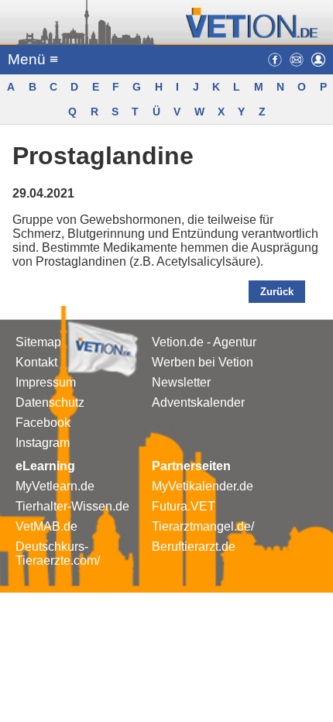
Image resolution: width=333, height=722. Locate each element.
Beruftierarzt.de (193, 546)
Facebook (42, 422)
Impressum (45, 382)
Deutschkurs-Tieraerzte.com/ (57, 553)
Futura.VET (183, 506)
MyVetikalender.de (202, 486)
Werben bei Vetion (202, 362)
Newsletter (181, 382)
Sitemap (38, 342)
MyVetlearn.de (54, 486)
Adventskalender (198, 402)
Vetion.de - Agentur (204, 342)
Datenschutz (49, 402)
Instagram (42, 442)
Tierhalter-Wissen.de (72, 506)
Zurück (277, 291)
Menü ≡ (33, 59)
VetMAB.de (46, 526)
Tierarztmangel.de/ (203, 526)
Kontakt (36, 362)
